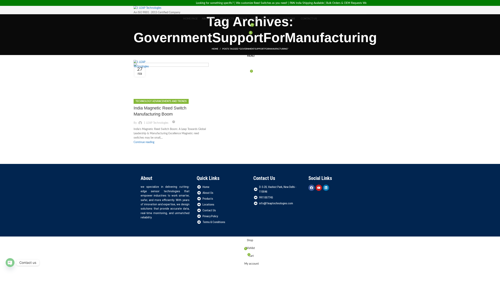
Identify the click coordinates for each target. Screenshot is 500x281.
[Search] (250, 48)
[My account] (250, 40)
